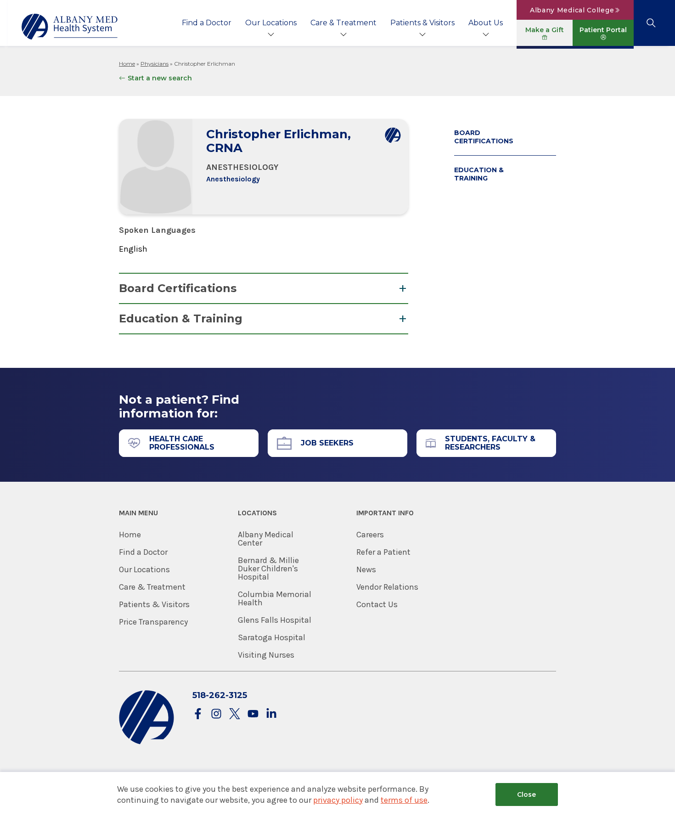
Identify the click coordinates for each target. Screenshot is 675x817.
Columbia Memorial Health (274, 598)
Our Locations (271, 22)
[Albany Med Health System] (70, 26)
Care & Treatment (343, 22)
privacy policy (338, 800)
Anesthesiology (233, 179)
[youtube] (253, 714)
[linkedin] (271, 714)
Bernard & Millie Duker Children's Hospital (268, 568)
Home (127, 63)
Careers (370, 534)
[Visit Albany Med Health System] (146, 742)
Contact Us (377, 604)
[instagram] (216, 714)
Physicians (155, 63)
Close (526, 794)
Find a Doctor (206, 22)
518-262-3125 (219, 695)
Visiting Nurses (266, 655)
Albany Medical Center (265, 538)
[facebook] (197, 714)
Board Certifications (177, 288)
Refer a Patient (383, 552)
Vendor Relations (387, 587)
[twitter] (234, 714)
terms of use (404, 800)
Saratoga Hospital (271, 637)
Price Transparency (153, 622)
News (366, 569)
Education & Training (180, 318)
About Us (485, 22)
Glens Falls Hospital (274, 620)
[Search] (651, 23)
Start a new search (160, 78)
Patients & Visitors (422, 22)
